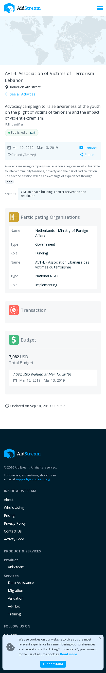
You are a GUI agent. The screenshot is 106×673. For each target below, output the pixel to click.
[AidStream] (22, 453)
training (14, 614)
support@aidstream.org (33, 479)
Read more (68, 654)
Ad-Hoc (14, 606)
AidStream (16, 566)
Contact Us (13, 531)
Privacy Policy (15, 523)
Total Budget (21, 362)
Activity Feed (14, 539)
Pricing (9, 515)
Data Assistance (21, 582)
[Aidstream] (22, 8)
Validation (15, 598)
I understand (53, 664)
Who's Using (14, 507)
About (9, 499)
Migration (15, 590)
